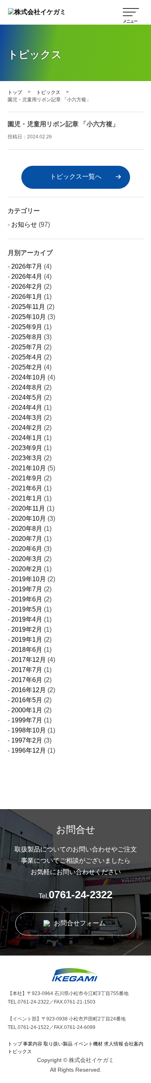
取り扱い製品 (57, 1044)
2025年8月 (26, 337)
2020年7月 (26, 538)
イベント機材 (88, 1044)
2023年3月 (26, 458)
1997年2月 (26, 740)
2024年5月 (26, 397)
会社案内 (133, 1044)
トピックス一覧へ (75, 176)
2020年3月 (26, 558)
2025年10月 (28, 316)
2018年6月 (26, 649)
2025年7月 (26, 347)
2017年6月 (26, 679)
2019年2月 (26, 629)
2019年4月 (26, 619)
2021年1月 (26, 498)
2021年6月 (26, 488)
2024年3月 (26, 417)
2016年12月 (28, 690)
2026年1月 (26, 296)
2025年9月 (26, 326)
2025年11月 (28, 306)
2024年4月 (26, 407)
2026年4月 (26, 276)
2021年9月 (26, 478)
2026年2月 (26, 286)
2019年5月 (26, 609)
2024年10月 (28, 377)
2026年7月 (26, 266)
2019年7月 (26, 589)
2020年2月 (26, 568)
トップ (15, 92)
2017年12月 (28, 659)
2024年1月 (26, 437)
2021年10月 (28, 468)
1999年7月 (26, 720)
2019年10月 (28, 579)
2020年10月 (28, 518)
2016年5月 (26, 700)
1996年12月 (28, 750)
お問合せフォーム (78, 923)
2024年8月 (26, 387)
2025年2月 (26, 367)
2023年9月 (26, 447)
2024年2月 (26, 427)
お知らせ (24, 224)
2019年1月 (26, 639)
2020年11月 (28, 508)
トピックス (48, 92)
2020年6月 (26, 548)
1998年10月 (28, 730)
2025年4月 (26, 357)
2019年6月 (26, 599)
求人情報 (113, 1044)
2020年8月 (26, 528)
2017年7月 (26, 669)
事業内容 (32, 1044)
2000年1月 (26, 710)
